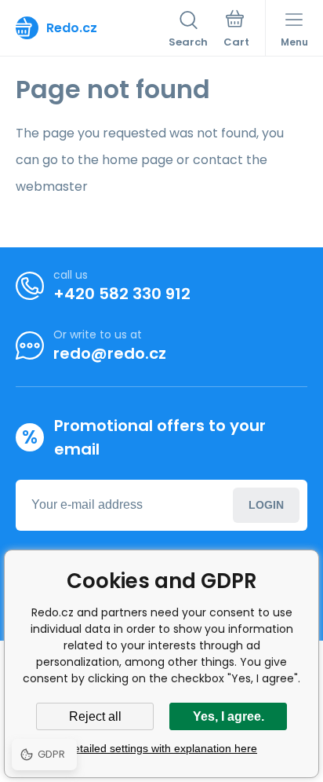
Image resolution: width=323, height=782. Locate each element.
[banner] (92, 27)
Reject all (95, 716)
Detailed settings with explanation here (161, 748)
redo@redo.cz (109, 353)
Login (266, 505)
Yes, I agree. (228, 716)
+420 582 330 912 (122, 294)
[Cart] (236, 30)
